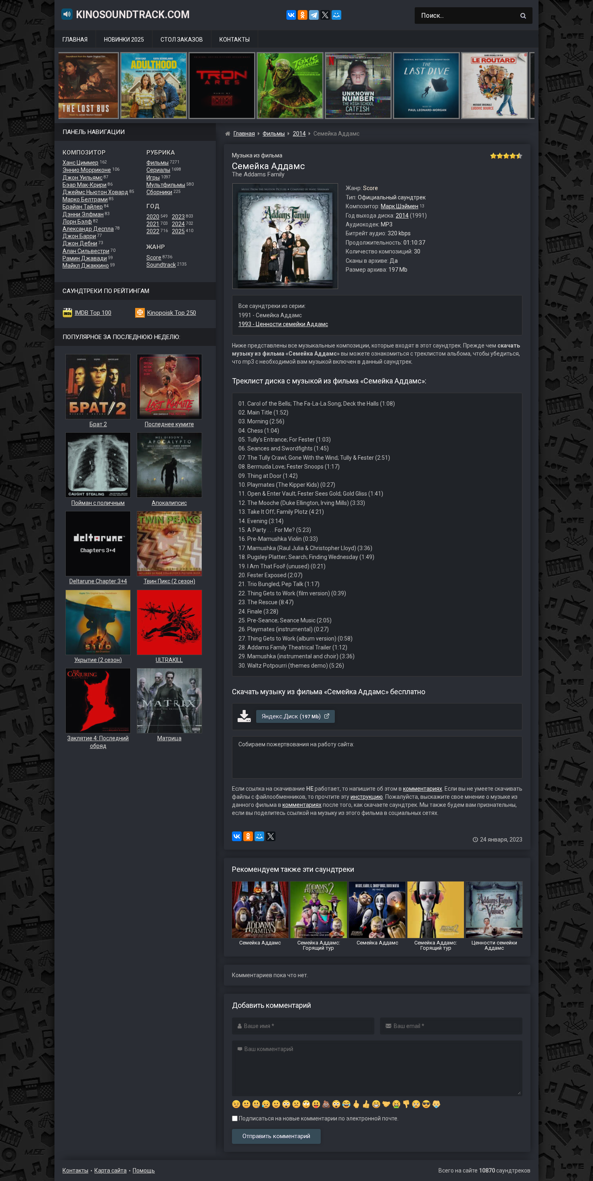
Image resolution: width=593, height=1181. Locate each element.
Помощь (144, 1170)
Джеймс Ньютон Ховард (95, 192)
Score (153, 257)
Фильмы (157, 162)
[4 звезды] (512, 156)
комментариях (422, 788)
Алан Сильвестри (86, 251)
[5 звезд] (519, 156)
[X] (325, 15)
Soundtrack (161, 265)
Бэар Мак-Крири (84, 185)
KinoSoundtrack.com (133, 15)
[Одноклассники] (302, 15)
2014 (402, 215)
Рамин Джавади (85, 258)
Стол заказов (182, 39)
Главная (75, 39)
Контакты (234, 39)
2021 (152, 224)
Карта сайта (110, 1170)
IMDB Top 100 (93, 312)
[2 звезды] (500, 156)
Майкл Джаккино (86, 265)
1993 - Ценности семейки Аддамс (283, 324)
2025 (178, 231)
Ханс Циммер (80, 162)
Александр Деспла (88, 229)
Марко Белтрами (85, 199)
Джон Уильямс (82, 177)
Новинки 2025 (124, 39)
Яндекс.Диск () (292, 716)
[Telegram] (314, 15)
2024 (178, 224)
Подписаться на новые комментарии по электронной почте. (318, 1118)
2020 (152, 217)
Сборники (159, 192)
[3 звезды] (506, 156)
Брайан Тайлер (83, 206)
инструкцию (367, 797)
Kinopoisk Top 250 (171, 312)
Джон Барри (79, 236)
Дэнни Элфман (83, 214)
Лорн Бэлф (77, 221)
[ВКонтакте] (291, 15)
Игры (153, 177)
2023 (178, 217)
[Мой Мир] (336, 15)
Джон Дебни (80, 243)
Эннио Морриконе (87, 170)
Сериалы (158, 170)
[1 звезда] (493, 156)
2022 (152, 231)
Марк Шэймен (399, 206)
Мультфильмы (165, 185)
